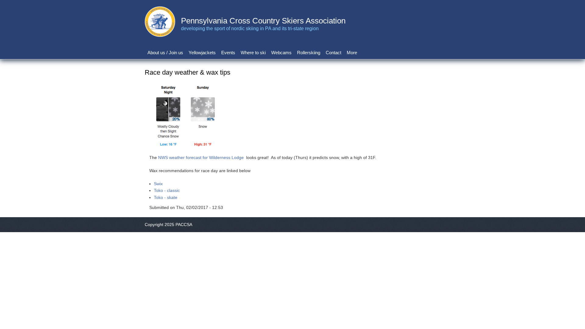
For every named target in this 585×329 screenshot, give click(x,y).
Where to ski (253, 52)
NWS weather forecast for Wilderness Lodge (201, 157)
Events (228, 52)
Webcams (281, 52)
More (352, 52)
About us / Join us (165, 52)
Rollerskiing (308, 52)
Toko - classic (167, 190)
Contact (333, 52)
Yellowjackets (202, 52)
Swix (158, 183)
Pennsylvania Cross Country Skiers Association (263, 20)
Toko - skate (165, 197)
